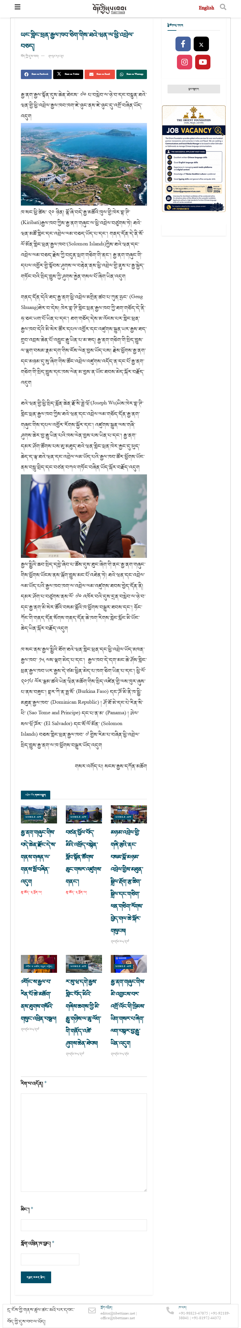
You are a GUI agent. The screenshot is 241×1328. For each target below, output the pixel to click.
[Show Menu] (17, 9)
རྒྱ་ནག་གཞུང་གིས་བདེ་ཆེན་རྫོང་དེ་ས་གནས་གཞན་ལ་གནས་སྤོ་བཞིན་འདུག (38, 857)
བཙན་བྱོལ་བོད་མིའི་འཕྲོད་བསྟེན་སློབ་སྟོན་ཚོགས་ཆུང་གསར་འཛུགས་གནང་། (84, 857)
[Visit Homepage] (109, 9)
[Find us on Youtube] (202, 62)
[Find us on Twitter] (201, 44)
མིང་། (27, 1209)
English (206, 8)
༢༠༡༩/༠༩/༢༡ (55, 56)
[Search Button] (223, 9)
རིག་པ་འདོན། (34, 1083)
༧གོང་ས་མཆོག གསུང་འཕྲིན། (39, 966)
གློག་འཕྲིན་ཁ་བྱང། (38, 1243)
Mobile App (33, 817)
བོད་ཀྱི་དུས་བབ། (30, 56)
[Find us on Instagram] (184, 62)
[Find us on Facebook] (183, 44)
